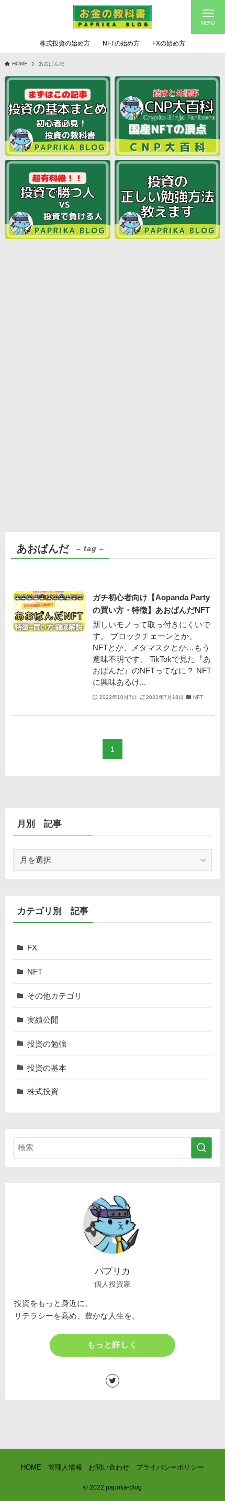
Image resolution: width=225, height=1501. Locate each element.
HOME (31, 1467)
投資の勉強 (46, 1043)
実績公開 (43, 1019)
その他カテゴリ (54, 995)
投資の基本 (46, 1067)
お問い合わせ (108, 1467)
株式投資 (43, 1091)
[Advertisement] (112, 385)
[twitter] (112, 1381)
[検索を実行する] (201, 1148)
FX (32, 947)
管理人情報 (65, 1467)
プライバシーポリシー (170, 1467)
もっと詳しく (112, 1344)
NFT (34, 971)
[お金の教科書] (112, 17)
